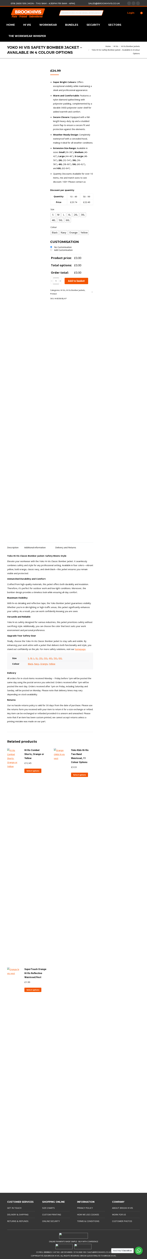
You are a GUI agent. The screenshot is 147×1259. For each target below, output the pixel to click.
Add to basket (76, 280)
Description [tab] (13, 547)
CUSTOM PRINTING (51, 1214)
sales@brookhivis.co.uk (104, 3)
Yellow (52, 663)
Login (130, 12)
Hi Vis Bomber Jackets (75, 290)
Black (30, 663)
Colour (54, 227)
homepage (80, 649)
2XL (41, 658)
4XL (51, 658)
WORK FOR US (119, 1214)
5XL (55, 658)
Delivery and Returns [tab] (65, 547)
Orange (44, 663)
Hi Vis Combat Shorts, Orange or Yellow (34, 754)
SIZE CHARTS (48, 1208)
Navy (36, 663)
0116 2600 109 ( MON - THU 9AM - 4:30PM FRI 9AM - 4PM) (43, 3)
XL (36, 658)
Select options (32, 771)
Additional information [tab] (35, 547)
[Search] (100, 13)
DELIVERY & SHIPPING (17, 1214)
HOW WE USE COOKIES (88, 1214)
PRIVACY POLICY (85, 1208)
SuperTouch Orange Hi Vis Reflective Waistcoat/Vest (35, 973)
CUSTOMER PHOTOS (122, 1221)
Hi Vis (63, 290)
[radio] (53, 215)
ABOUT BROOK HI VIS (122, 1208)
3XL (46, 658)
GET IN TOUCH (14, 1208)
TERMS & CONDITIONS (88, 1221)
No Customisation (63, 247)
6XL (60, 658)
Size (52, 209)
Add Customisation (63, 249)
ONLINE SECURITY (51, 1221)
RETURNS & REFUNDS (17, 1221)
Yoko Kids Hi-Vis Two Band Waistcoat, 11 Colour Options (80, 756)
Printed (53, 293)
